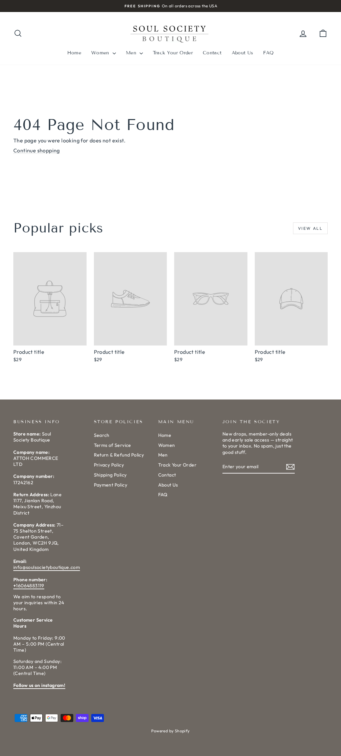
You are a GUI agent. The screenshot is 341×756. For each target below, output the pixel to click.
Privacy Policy (109, 465)
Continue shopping (36, 150)
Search (102, 435)
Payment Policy (111, 485)
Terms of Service (112, 445)
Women (101, 53)
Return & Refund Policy (119, 455)
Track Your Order (173, 53)
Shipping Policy (110, 475)
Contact (212, 53)
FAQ (268, 53)
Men (132, 53)
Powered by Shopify (170, 730)
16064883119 (28, 586)
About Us (242, 53)
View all (310, 228)
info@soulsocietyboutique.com (46, 567)
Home (74, 53)
